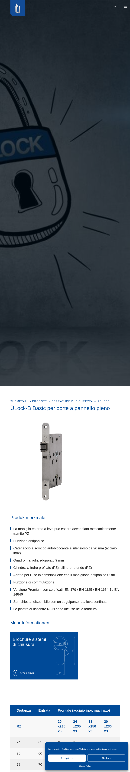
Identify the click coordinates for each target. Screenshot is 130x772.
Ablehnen (106, 758)
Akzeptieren (67, 758)
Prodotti (40, 401)
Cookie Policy (85, 766)
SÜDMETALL (19, 401)
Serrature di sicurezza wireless (81, 401)
